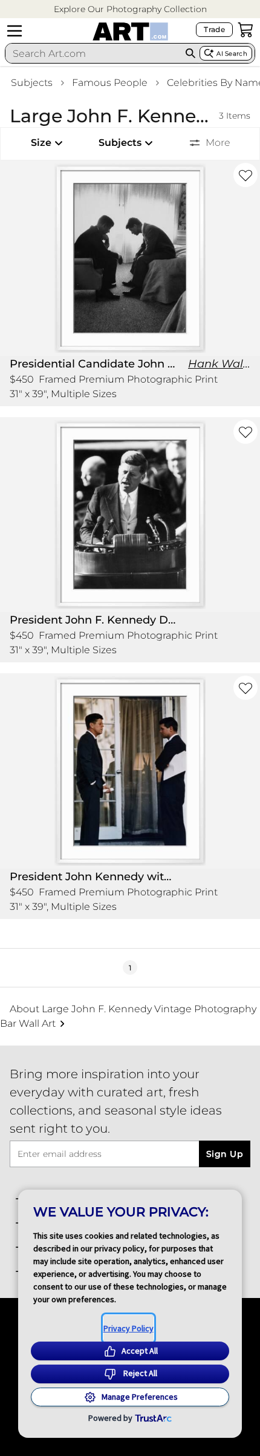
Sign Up (224, 1153)
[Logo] (130, 31)
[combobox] (93, 53)
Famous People (110, 82)
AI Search (231, 54)
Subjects (32, 82)
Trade (214, 29)
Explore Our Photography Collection (130, 9)
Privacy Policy (128, 1328)
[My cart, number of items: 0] (245, 29)
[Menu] (14, 31)
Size (41, 142)
